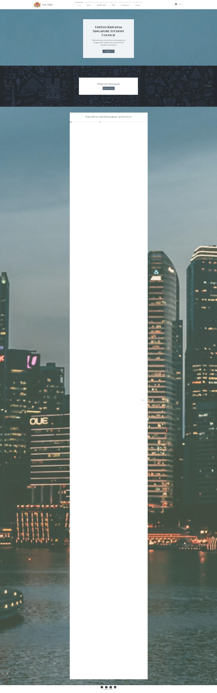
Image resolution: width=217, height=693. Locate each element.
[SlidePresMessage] (110, 102)
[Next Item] (143, 400)
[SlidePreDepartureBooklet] (106, 102)
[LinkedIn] (115, 687)
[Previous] (9, 86)
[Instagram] (111, 687)
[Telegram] (102, 687)
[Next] (208, 86)
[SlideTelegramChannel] (108, 102)
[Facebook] (106, 687)
